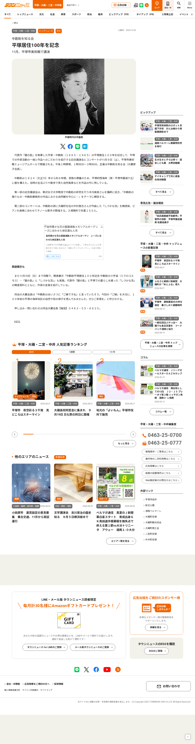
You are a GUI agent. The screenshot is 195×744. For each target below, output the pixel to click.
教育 (63, 14)
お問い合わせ (171, 686)
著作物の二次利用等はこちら (160, 458)
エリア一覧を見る (120, 541)
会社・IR (167, 8)
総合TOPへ (72, 5)
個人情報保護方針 (12, 690)
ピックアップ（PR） (119, 14)
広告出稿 (121, 5)
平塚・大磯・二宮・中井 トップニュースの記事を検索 (161, 344)
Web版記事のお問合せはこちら (161, 480)
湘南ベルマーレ (153, 511)
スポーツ (76, 14)
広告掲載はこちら (154, 466)
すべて (7, 14)
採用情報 (58, 684)
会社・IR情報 (13, 684)
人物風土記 (167, 14)
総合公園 (149, 505)
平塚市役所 (151, 499)
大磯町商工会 (152, 528)
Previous (15, 434)
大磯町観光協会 (153, 522)
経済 (100, 14)
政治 (89, 14)
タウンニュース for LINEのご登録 (44, 647)
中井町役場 (151, 539)
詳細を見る (155, 627)
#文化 (17, 321)
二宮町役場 (151, 534)
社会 (52, 14)
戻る (16, 23)
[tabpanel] (74, 99)
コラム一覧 (161, 411)
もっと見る (123, 443)
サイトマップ (46, 690)
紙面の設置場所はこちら (158, 473)
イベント (184, 14)
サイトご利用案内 (30, 690)
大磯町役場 (151, 516)
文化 (41, 14)
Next (133, 434)
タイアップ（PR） (145, 14)
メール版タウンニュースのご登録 (92, 647)
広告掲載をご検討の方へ (37, 684)
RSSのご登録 (155, 651)
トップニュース (25, 14)
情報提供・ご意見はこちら (159, 451)
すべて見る (161, 192)
